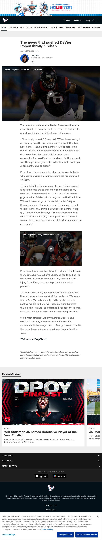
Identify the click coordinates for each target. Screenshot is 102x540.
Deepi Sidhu (35, 55)
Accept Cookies (65, 535)
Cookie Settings (8, 534)
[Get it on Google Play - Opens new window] (59, 477)
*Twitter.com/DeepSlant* (33, 339)
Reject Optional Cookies (87, 535)
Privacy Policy (51, 505)
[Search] (93, 20)
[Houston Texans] (51, 488)
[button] (51, 94)
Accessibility (51, 510)
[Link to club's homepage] (5, 19)
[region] (51, 526)
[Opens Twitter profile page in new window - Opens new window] (32, 61)
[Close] (98, 517)
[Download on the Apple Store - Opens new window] (41, 476)
